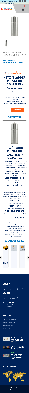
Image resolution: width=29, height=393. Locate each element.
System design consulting (9, 322)
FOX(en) (13, 54)
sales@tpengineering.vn (10, 1)
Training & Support (7, 328)
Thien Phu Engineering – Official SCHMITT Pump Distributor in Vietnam (17, 339)
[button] (23, 9)
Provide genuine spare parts (9, 319)
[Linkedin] (25, 1)
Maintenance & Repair (8, 325)
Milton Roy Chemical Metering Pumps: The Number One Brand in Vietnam (16, 356)
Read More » (13, 344)
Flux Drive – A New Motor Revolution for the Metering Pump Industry (18, 348)
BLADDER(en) (19, 54)
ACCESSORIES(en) (10, 52)
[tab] (6, 43)
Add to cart (17, 109)
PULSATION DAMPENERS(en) (14, 73)
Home (4, 52)
